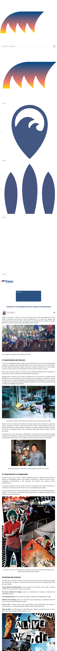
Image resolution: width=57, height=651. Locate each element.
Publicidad (19, 292)
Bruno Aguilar (10, 312)
